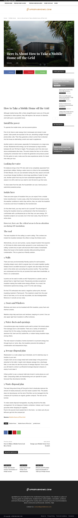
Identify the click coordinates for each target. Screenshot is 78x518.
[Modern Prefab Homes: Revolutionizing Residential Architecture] (55, 105)
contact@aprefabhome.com (42, 507)
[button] (72, 3)
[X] (10, 432)
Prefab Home (12, 18)
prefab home (36, 423)
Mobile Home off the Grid (17, 417)
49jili (52, 503)
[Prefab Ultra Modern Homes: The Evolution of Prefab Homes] (11, 461)
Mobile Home (12, 423)
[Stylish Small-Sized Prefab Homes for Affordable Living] (63, 141)
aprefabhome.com (58, 151)
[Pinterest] (14, 432)
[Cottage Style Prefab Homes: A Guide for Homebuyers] (55, 113)
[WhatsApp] (19, 432)
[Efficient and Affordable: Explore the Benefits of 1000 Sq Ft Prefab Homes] (43, 461)
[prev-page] (54, 118)
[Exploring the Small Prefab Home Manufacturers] (27, 461)
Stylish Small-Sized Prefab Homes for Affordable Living (63, 148)
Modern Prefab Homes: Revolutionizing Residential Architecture (66, 105)
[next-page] (57, 118)
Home (5, 18)
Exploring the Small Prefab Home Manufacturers (25, 469)
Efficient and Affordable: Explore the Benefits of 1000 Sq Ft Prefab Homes (43, 469)
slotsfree (47, 503)
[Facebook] (6, 432)
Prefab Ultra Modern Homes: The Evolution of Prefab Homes (10, 469)
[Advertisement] (27, 90)
